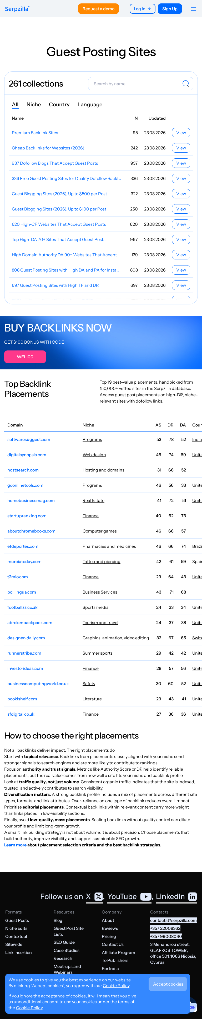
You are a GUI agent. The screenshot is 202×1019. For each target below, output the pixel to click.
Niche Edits (16, 928)
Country (59, 104)
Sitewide (13, 944)
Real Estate (93, 500)
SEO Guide (64, 942)
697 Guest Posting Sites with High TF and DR (55, 285)
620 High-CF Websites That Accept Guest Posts (59, 224)
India (197, 439)
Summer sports (98, 653)
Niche (34, 104)
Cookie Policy (116, 985)
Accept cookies (168, 984)
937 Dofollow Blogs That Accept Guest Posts (55, 163)
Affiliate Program (118, 952)
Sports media (96, 607)
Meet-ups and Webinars (67, 969)
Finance (91, 515)
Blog (58, 920)
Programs (92, 439)
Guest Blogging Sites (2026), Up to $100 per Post (59, 209)
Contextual (16, 936)
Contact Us (113, 944)
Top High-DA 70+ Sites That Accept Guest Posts (58, 239)
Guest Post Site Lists (69, 931)
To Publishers (115, 960)
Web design (94, 454)
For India (110, 968)
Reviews (110, 928)
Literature (92, 698)
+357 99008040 (166, 936)
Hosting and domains (103, 470)
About (108, 920)
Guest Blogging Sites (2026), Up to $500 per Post (59, 193)
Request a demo (98, 8)
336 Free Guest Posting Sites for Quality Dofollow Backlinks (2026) (66, 178)
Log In (139, 8)
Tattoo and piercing (101, 561)
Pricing (109, 936)
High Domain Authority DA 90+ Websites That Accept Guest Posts (66, 254)
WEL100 (25, 356)
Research (63, 958)
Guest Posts (17, 920)
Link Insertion (18, 952)
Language (90, 104)
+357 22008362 (165, 928)
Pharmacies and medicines (109, 546)
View (181, 132)
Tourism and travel (100, 622)
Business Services (100, 592)
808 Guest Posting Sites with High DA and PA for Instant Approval (66, 270)
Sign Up (170, 8)
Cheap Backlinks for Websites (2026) (48, 147)
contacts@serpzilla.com (173, 920)
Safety (89, 683)
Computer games (100, 531)
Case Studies (66, 950)
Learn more (15, 844)
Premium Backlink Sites (35, 132)
